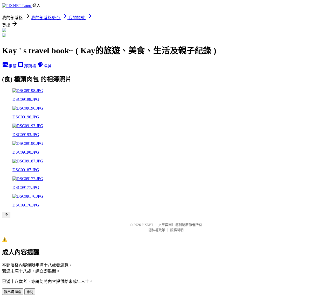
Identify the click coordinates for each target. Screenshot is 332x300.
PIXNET (147, 225)
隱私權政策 (156, 230)
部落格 (30, 66)
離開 (29, 292)
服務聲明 (177, 230)
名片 (48, 66)
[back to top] (6, 215)
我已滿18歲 (12, 292)
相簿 (13, 66)
